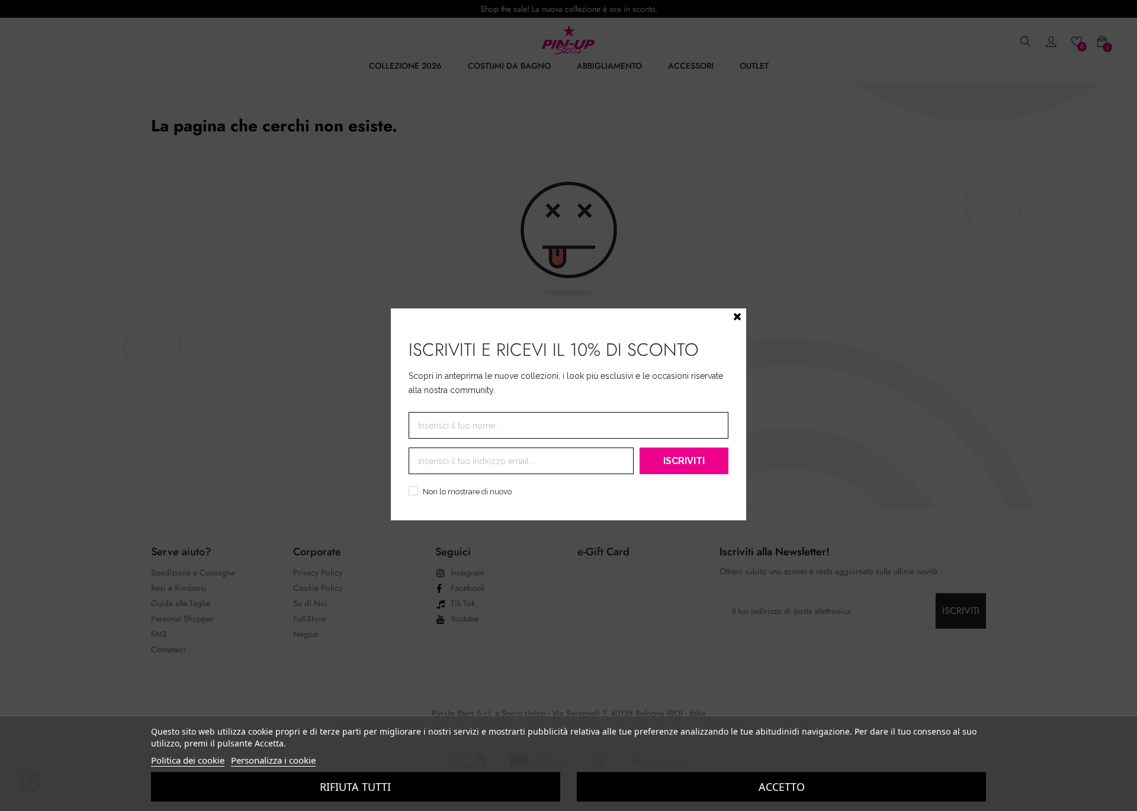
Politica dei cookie (187, 760)
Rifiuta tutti (355, 787)
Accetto (782, 787)
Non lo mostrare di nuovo (467, 491)
